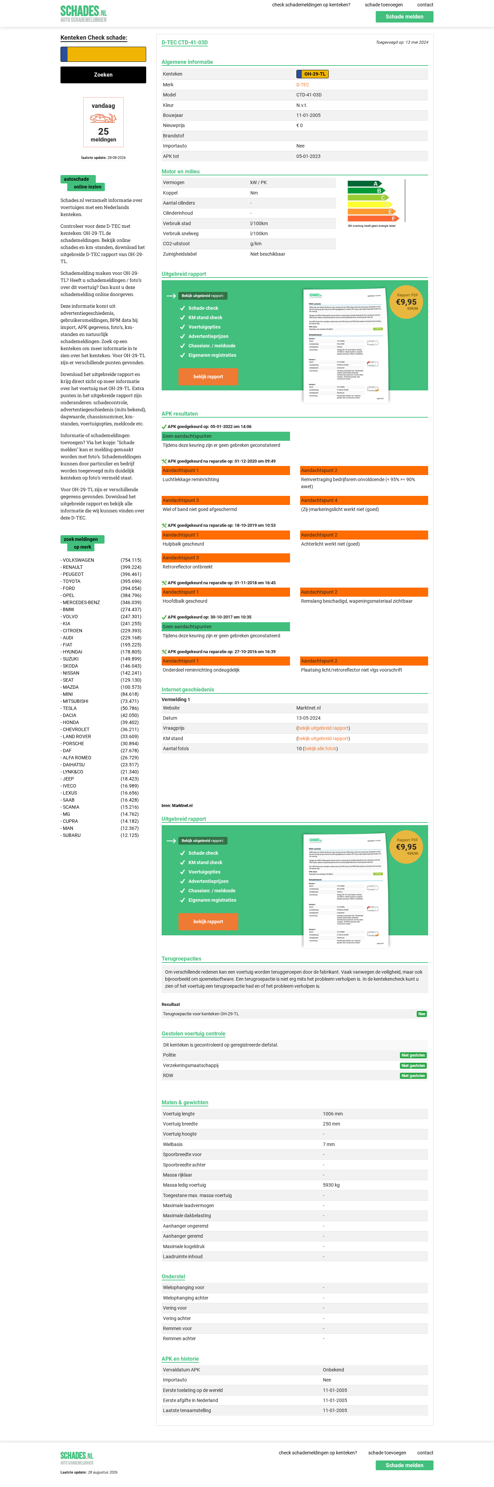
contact (425, 4)
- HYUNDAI (100, 651)
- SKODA (100, 666)
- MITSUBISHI (99, 701)
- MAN (99, 828)
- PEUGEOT (100, 574)
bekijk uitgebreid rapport (323, 728)
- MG (99, 814)
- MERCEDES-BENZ (100, 602)
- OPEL (100, 595)
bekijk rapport (208, 376)
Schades (83, 12)
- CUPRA (99, 821)
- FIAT (100, 644)
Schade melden (404, 16)
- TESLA (99, 708)
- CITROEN (100, 630)
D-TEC (302, 84)
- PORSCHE (99, 743)
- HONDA (99, 722)
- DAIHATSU (99, 764)
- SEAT (100, 680)
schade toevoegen (384, 4)
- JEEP (99, 778)
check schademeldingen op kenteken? (311, 4)
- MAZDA (100, 687)
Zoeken (103, 75)
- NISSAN (100, 673)
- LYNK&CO (99, 771)
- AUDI (100, 637)
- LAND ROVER (99, 736)
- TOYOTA (100, 581)
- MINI (99, 694)
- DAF (99, 750)
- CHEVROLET (99, 729)
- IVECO (99, 786)
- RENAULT (100, 567)
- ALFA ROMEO (99, 757)
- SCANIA (99, 807)
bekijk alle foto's (320, 748)
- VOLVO (100, 616)
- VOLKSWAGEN (100, 560)
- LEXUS (99, 793)
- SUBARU (99, 835)
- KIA (100, 623)
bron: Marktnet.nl (177, 805)
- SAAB (99, 800)
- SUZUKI (100, 659)
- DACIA (99, 715)
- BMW (100, 609)
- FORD (100, 588)
